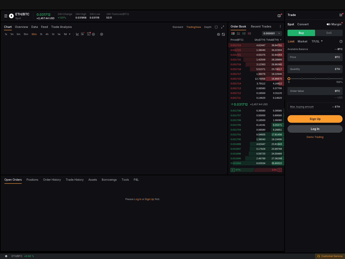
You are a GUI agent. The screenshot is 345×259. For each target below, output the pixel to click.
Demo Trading (315, 136)
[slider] (289, 79)
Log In (137, 199)
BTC (337, 57)
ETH (337, 69)
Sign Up (149, 199)
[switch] (329, 24)
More (334, 247)
